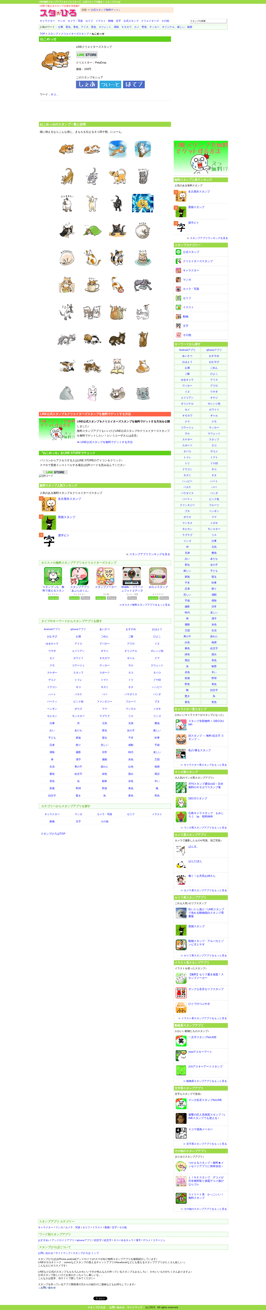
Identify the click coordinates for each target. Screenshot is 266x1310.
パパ (104, 694)
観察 (189, 27)
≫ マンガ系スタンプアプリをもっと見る (204, 827)
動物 (110, 20)
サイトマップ (63, 1253)
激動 (104, 759)
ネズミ (104, 687)
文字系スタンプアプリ (189, 1088)
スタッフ (78, 672)
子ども (52, 737)
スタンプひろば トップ (86, 1253)
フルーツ (131, 701)
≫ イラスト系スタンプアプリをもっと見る (202, 1018)
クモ (52, 665)
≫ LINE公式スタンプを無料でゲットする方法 (105, 442)
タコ (130, 672)
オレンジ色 (157, 650)
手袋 (157, 744)
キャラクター (47, 20)
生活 (52, 766)
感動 (130, 744)
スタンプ (53, 33)
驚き (78, 795)
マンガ (61, 20)
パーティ (52, 701)
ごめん (104, 636)
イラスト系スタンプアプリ (192, 962)
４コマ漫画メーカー (200, 1129)
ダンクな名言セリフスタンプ (206, 989)
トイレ (78, 679)
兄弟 (130, 723)
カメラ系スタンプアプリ (190, 834)
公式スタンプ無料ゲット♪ (105, 9)
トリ (130, 679)
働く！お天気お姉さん (202, 875)
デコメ (52, 679)
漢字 (78, 759)
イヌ (157, 643)
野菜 (144, 27)
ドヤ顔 (157, 679)
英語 (157, 773)
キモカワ (126, 27)
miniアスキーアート (200, 1051)
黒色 (93, 27)
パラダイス (130, 694)
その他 (165, 20)
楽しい (157, 752)
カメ (136, 27)
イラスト (101, 20)
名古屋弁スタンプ (69, 498)
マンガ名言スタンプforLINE (205, 1099)
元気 (104, 723)
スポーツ (105, 672)
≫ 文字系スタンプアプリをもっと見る (205, 1143)
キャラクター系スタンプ (190, 709)
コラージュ (78, 665)
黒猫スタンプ (66, 517)
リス (130, 716)
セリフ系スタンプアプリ (190, 897)
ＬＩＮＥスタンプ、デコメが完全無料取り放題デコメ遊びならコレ (206, 1181)
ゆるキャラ (52, 643)
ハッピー (157, 687)
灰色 (130, 759)
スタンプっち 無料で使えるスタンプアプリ (53, 590)
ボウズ (78, 708)
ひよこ (157, 636)
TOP (42, 33)
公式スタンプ (131, 20)
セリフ (89, 20)
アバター (105, 643)
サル (130, 665)
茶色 (52, 781)
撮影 (78, 752)
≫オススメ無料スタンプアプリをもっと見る (144, 604)
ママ (104, 708)
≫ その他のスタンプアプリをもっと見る (204, 1208)
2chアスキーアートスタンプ (205, 1066)
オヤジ (104, 650)
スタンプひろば (96, 1307)
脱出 (130, 773)
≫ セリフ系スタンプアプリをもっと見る (204, 955)
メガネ (157, 708)
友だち (78, 730)
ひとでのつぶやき (199, 1003)
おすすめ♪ (43, 1240)
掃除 (116, 27)
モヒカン (52, 716)
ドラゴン (52, 687)
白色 (130, 766)
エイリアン (78, 650)
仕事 (60, 27)
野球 (78, 788)
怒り (78, 744)
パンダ (157, 694)
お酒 (78, 636)
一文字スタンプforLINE (202, 1037)
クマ (157, 658)
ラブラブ (105, 716)
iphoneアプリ (78, 629)
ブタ (157, 701)
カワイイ (78, 658)
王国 (157, 759)
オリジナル (168, 27)
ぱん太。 (193, 846)
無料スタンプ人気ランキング (58, 485)
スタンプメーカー (106, 586)
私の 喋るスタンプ (199, 750)
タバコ (157, 672)
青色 (75, 27)
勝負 (157, 723)
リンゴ (157, 716)
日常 (104, 752)
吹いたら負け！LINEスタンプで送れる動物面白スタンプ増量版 (206, 913)
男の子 (78, 766)
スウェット (105, 27)
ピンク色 (78, 701)
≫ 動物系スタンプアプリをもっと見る (205, 1081)
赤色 (130, 781)
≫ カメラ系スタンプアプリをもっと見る (204, 890)
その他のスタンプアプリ (190, 1150)
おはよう (157, 629)
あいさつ (105, 629)
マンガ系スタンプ (186, 771)
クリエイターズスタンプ (75, 33)
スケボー (52, 672)
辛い (157, 781)
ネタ (130, 687)
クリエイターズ (150, 20)
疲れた (104, 766)
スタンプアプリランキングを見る (149, 554)
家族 (78, 737)
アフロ (131, 643)
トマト (104, 679)
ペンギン (52, 708)
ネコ (53, 94)
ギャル (131, 658)
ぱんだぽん (195, 861)
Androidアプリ (52, 629)
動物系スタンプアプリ (189, 1025)
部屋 (52, 788)
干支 (130, 737)
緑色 (104, 773)
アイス (84, 27)
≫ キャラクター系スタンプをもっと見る (204, 764)
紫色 (52, 773)
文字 (118, 20)
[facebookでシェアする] (87, 87)
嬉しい (181, 27)
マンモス (131, 708)
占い (52, 730)
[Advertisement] (105, 111)
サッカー (154, 27)
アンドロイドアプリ (63, 1240)
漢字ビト (63, 535)
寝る (104, 737)
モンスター (78, 716)
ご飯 (130, 636)
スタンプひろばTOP (53, 833)
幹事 (157, 737)
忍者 (52, 744)
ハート (52, 694)
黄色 (130, 795)
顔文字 (52, 795)
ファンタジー (104, 701)
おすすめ (131, 629)
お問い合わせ (45, 1253)
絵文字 (78, 773)
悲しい (104, 744)
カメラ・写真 (75, 20)
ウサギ (52, 650)
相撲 (157, 766)
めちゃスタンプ (158, 586)
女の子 (131, 730)
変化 (68, 27)
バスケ (78, 694)
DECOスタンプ (197, 798)
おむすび (52, 636)
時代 (130, 752)
